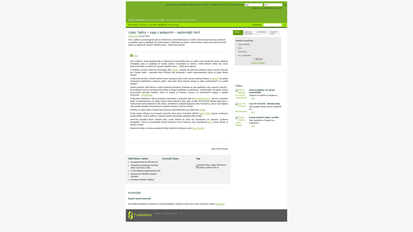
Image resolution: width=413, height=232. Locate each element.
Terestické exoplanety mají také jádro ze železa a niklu (144, 166)
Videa (184, 20)
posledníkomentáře (248, 33)
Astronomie (133, 36)
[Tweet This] (143, 56)
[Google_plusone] (150, 56)
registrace (256, 8)
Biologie (150, 20)
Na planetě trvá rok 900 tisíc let (144, 162)
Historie (143, 25)
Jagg (213, 165)
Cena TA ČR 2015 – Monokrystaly (264, 104)
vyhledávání (256, 25)
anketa (237, 32)
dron (240, 48)
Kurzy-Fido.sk (237, 5)
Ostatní (192, 20)
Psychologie (173, 25)
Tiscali (175, 70)
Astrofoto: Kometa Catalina (142, 180)
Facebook (200, 167)
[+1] (150, 55)
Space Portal (205, 113)
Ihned (201, 110)
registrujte (220, 204)
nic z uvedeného (244, 55)
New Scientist (198, 128)
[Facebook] (140, 56)
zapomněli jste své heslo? (272, 8)
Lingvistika (153, 25)
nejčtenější (261, 32)
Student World (136, 12)
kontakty (157, 213)
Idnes (210, 122)
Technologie (173, 20)
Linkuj (207, 165)
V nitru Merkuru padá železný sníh (146, 171)
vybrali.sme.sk (212, 167)
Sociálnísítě (274, 33)
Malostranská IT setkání (198, 5)
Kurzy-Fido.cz (225, 5)
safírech (214, 78)
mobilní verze (170, 5)
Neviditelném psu (202, 98)
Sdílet (135, 56)
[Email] (158, 56)
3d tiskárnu (242, 52)
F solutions (214, 5)
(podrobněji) (146, 95)
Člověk (160, 20)
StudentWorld (182, 5)
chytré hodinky (244, 44)
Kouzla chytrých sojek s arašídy (264, 117)
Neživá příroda (136, 20)
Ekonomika (133, 25)
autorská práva (169, 213)
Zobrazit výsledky (258, 63)
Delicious (221, 165)
